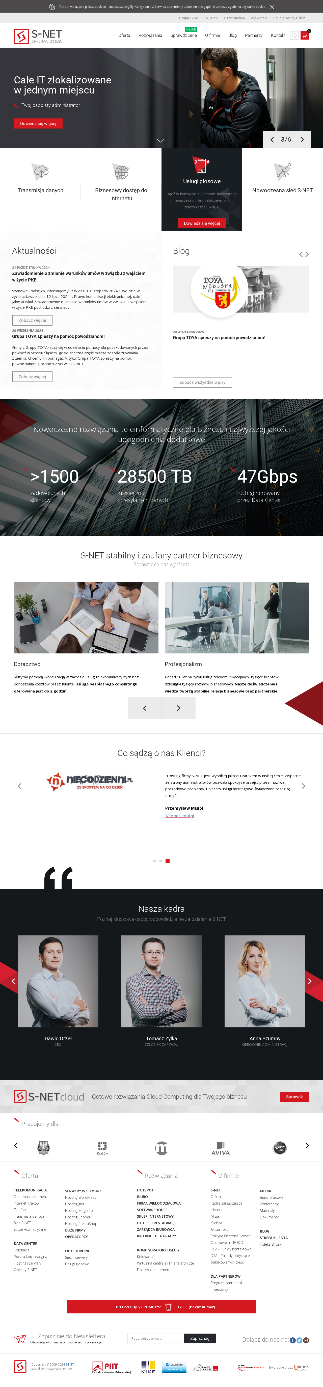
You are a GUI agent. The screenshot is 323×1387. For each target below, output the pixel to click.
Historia (217, 1209)
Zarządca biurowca (156, 1229)
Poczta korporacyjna (30, 1256)
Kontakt (278, 35)
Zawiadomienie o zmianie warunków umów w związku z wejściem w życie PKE (79, 276)
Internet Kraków (26, 1203)
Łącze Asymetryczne (30, 1229)
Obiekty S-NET (25, 1269)
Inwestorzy (219, 1289)
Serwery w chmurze (84, 1190)
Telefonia (21, 1209)
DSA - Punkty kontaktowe (231, 1249)
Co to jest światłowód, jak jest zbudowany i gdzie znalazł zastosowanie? (230, 365)
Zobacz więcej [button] (32, 320)
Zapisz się (199, 1338)
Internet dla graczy (156, 1236)
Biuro (142, 1196)
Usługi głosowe (77, 1264)
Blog (232, 35)
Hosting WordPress (80, 1197)
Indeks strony (271, 1244)
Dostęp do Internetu (30, 1196)
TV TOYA (211, 18)
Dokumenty (269, 1217)
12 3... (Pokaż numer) (196, 1307)
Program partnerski (226, 1282)
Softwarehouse (152, 1209)
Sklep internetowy (155, 1216)
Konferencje (269, 1204)
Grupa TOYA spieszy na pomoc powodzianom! (58, 336)
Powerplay (175, 815)
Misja (215, 1216)
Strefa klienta (274, 1237)
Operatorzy (76, 1236)
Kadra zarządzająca (226, 1203)
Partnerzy (254, 35)
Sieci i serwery (76, 1257)
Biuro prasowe (272, 1197)
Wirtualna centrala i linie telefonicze (165, 1263)
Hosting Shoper (77, 1217)
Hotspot (145, 1190)
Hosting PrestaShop (81, 1223)
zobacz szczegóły (121, 7)
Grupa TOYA (188, 18)
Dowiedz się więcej (38, 123)
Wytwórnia (259, 18)
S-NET (70, 1364)
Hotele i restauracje (157, 1222)
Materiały (267, 1210)
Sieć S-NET (22, 1222)
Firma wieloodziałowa (159, 1203)
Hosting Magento (79, 1210)
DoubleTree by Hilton (289, 18)
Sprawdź (294, 1096)
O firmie (217, 1196)
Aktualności (220, 1229)
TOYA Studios (234, 18)
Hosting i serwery (27, 1263)
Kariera (216, 1222)
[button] (272, 7)
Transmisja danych (29, 1216)
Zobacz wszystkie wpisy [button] (202, 382)
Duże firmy (75, 1230)
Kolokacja (22, 1250)
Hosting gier (74, 1204)
